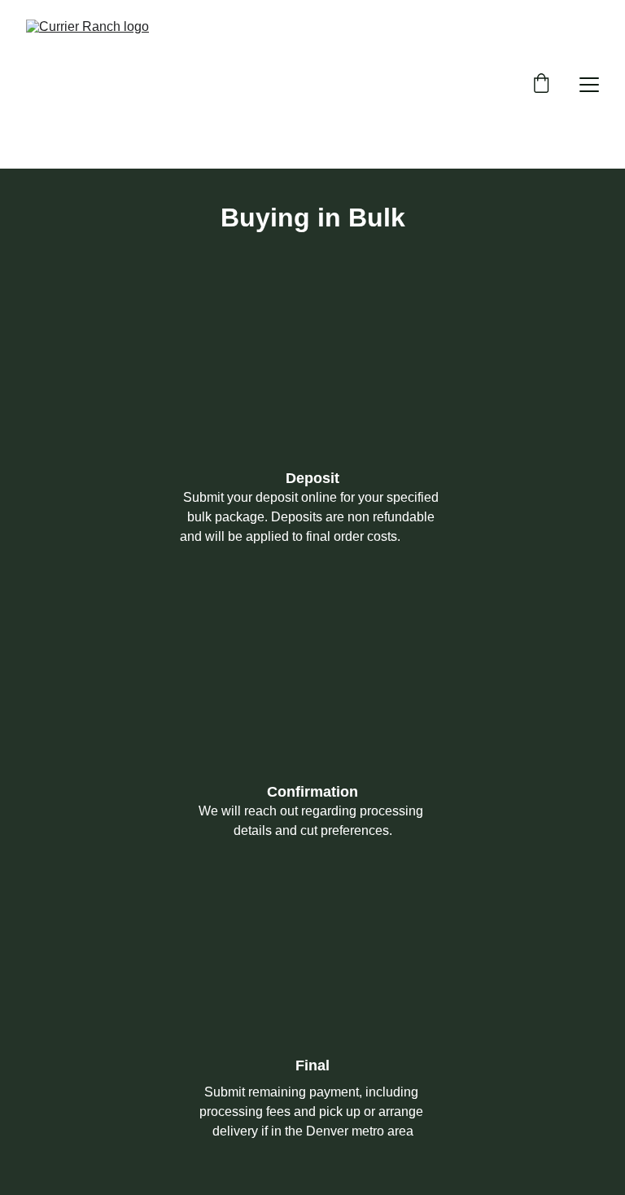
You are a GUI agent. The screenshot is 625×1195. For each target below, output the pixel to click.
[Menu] (589, 84)
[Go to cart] (541, 84)
